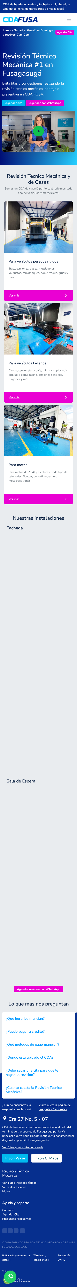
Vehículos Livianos (14, 1187)
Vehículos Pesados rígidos (19, 1183)
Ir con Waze (15, 1158)
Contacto (8, 1210)
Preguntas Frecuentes (16, 1219)
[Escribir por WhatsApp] (10, 1277)
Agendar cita (13, 103)
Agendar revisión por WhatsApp (38, 989)
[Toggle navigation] (69, 19)
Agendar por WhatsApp (45, 103)
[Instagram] (10, 1230)
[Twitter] (16, 1230)
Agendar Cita (64, 32)
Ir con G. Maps (46, 1158)
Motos (6, 1191)
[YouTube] (22, 1230)
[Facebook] (4, 1230)
